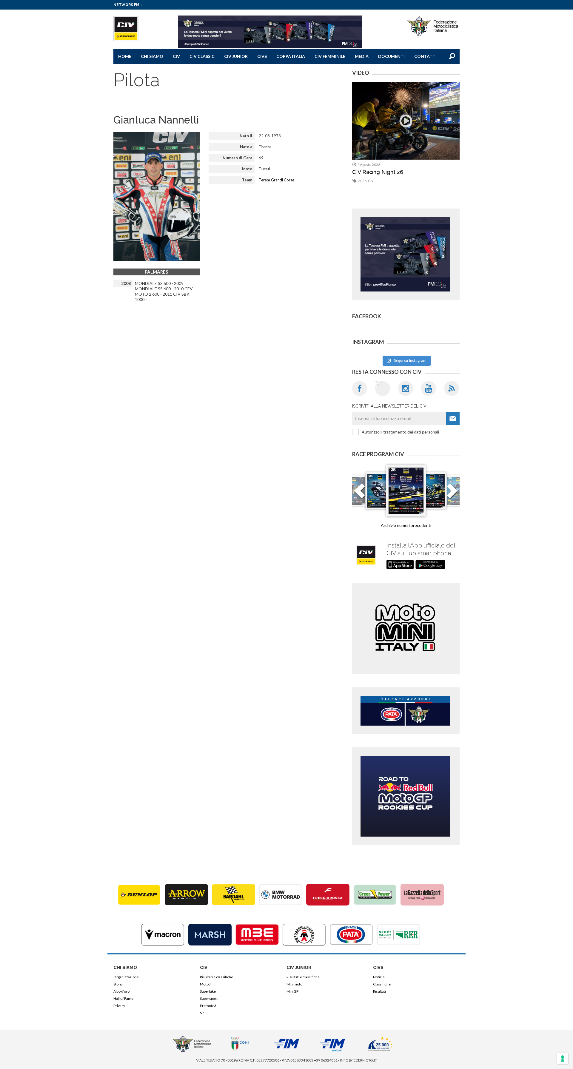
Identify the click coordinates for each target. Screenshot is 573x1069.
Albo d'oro (121, 991)
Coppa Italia (290, 56)
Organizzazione (126, 977)
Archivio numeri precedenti (406, 525)
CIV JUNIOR (236, 56)
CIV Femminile (330, 56)
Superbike (208, 991)
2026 (362, 180)
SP (202, 1013)
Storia (118, 984)
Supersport (209, 998)
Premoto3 (208, 1005)
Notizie (379, 977)
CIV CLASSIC (202, 56)
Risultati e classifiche (216, 977)
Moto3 (205, 984)
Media (362, 56)
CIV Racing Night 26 (377, 172)
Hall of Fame (123, 998)
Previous (359, 494)
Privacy (119, 1005)
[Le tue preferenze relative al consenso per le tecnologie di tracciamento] (562, 1058)
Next (452, 494)
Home (124, 56)
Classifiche (382, 984)
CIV (176, 56)
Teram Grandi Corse (276, 180)
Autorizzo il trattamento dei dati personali (400, 431)
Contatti (425, 56)
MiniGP (292, 991)
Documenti (391, 56)
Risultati (379, 991)
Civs (262, 56)
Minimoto (294, 984)
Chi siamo (152, 56)
